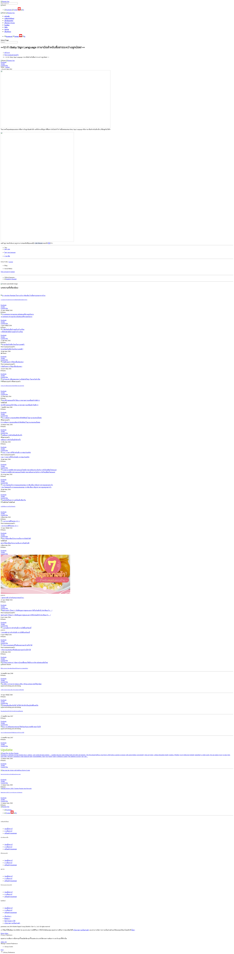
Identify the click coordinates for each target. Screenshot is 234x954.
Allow (6, 933)
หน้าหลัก (7, 16)
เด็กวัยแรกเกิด (8, 21)
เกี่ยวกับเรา (7, 32)
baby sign (7, 249)
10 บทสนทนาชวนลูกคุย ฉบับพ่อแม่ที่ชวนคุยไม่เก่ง (16, 316)
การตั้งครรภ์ (8, 831)
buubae (7, 67)
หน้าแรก (7, 52)
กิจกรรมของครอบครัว (11, 55)
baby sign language (10, 252)
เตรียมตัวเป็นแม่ (9, 18)
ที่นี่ (49, 243)
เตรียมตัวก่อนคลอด (10, 833)
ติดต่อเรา (7, 918)
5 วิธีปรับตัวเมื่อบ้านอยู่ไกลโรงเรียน (12, 331)
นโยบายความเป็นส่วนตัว (12, 923)
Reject (2, 933)
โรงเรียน (6, 25)
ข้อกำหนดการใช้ (9, 921)
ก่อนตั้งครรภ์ (8, 828)
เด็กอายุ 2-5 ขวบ (9, 23)
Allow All (3, 942)
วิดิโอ (5, 27)
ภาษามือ (7, 256)
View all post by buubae (8, 272)
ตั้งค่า (133, 930)
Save (2, 950)
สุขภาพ (6, 29)
